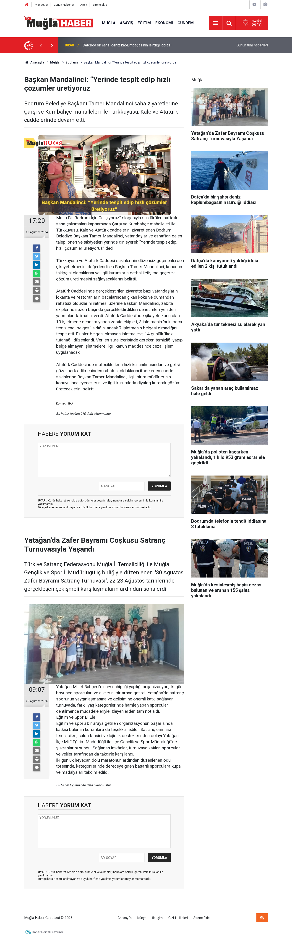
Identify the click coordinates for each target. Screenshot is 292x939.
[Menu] (215, 23)
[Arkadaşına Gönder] (36, 281)
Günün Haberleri (64, 4)
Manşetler (41, 4)
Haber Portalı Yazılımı (47, 932)
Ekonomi (164, 22)
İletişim (157, 918)
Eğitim (144, 22)
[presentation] (40, 45)
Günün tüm (252, 45)
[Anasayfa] (26, 4)
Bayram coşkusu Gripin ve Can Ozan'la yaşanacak (121, 45)
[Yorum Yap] (36, 298)
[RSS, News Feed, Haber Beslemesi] (262, 917)
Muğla (108, 22)
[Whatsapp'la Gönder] (36, 273)
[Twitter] (36, 256)
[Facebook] (36, 248)
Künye (141, 918)
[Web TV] (254, 4)
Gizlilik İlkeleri (178, 918)
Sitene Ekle (100, 4)
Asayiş (126, 22)
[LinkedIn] (36, 265)
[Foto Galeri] (265, 4)
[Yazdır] (36, 290)
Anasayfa (124, 918)
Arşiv (83, 4)
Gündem (185, 22)
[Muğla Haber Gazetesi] (58, 22)
